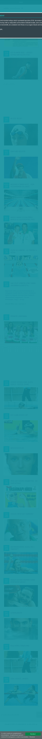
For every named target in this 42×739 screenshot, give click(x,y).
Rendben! (33, 734)
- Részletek (32, 737)
